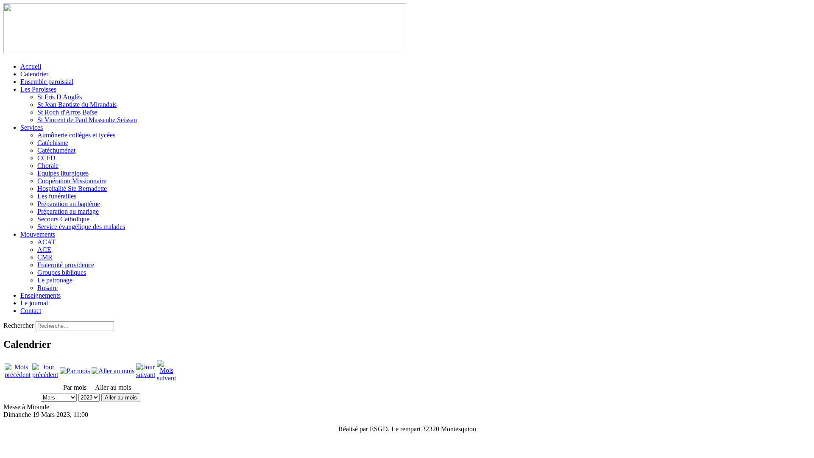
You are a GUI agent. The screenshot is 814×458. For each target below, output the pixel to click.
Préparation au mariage (68, 211)
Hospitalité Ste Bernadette (72, 188)
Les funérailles (56, 196)
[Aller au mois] (113, 370)
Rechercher (18, 325)
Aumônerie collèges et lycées (76, 135)
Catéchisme (52, 142)
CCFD (46, 158)
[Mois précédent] (18, 374)
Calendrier (34, 74)
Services (31, 127)
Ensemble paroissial (46, 81)
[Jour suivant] (145, 374)
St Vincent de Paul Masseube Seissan (87, 119)
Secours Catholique (63, 219)
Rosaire (47, 287)
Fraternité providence (65, 264)
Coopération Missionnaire (71, 180)
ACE (44, 249)
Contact (30, 310)
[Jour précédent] (45, 374)
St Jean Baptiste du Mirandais (77, 104)
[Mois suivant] (166, 378)
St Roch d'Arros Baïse (67, 112)
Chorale (48, 165)
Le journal (34, 303)
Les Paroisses (38, 89)
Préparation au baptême (68, 203)
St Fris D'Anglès (59, 97)
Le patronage (54, 280)
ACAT (46, 242)
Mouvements (37, 234)
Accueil (30, 66)
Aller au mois (121, 397)
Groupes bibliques (61, 272)
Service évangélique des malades (81, 226)
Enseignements (40, 295)
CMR (45, 257)
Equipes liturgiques (63, 173)
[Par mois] (75, 370)
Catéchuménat (56, 150)
